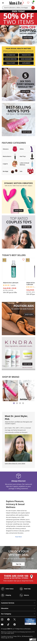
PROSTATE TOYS (26, 55)
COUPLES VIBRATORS (11, 59)
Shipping (8, 595)
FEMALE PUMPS (10, 63)
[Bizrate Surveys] (33, 624)
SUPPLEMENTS (26, 63)
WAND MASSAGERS (26, 59)
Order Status (9, 588)
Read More (18, 537)
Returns (26, 595)
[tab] (14, 403)
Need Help (27, 588)
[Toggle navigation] (3, 3)
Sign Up (18, 564)
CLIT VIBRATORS (10, 55)
